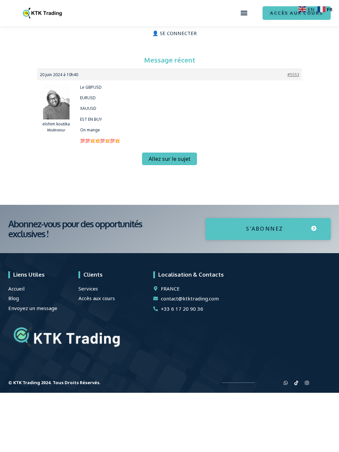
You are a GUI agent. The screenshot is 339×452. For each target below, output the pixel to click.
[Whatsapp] (285, 383)
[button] (243, 13)
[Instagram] (307, 383)
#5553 (293, 74)
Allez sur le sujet (169, 158)
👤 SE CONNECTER (174, 33)
